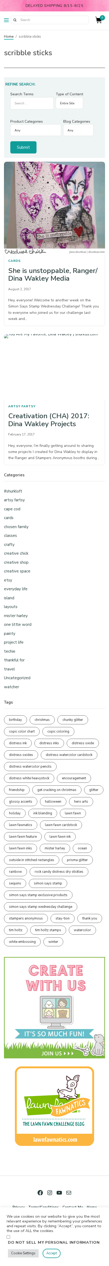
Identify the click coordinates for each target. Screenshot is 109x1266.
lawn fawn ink (60, 836)
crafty (9, 544)
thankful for (14, 660)
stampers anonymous (26, 918)
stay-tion (63, 918)
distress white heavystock (29, 778)
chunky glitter (72, 719)
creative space (17, 571)
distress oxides (21, 754)
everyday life (16, 589)
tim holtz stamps (48, 930)
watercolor (82, 930)
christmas (42, 719)
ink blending (42, 813)
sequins (15, 883)
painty (9, 633)
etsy (8, 580)
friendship (17, 790)
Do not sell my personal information (54, 1242)
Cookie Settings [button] (23, 1253)
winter (53, 941)
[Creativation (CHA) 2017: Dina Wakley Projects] (54, 367)
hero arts (81, 801)
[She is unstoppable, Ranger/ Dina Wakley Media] (54, 208)
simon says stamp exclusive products (38, 895)
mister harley (16, 615)
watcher (11, 687)
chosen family (16, 526)
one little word (17, 624)
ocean (82, 848)
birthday (15, 719)
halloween (53, 801)
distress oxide (83, 743)
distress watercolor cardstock (69, 754)
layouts (10, 606)
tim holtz (15, 930)
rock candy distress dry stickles (59, 871)
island (9, 598)
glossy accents (20, 801)
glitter (93, 790)
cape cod (12, 509)
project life (14, 642)
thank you (89, 918)
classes (10, 535)
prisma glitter (77, 860)
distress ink (18, 743)
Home (8, 36)
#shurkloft (13, 491)
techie (9, 651)
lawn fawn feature (23, 836)
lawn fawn (73, 813)
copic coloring (58, 731)
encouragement (74, 778)
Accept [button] (51, 1253)
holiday (15, 813)
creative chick (16, 553)
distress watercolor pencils (30, 766)
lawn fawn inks (20, 848)
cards (14, 261)
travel (9, 669)
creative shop (16, 562)
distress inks (49, 743)
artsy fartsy (21, 406)
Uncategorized (17, 678)
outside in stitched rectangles (31, 860)
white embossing (22, 941)
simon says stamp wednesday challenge (40, 906)
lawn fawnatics (20, 825)
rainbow (15, 871)
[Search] (15, 20)
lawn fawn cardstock (61, 825)
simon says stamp (48, 883)
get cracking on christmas (56, 790)
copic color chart (22, 731)
